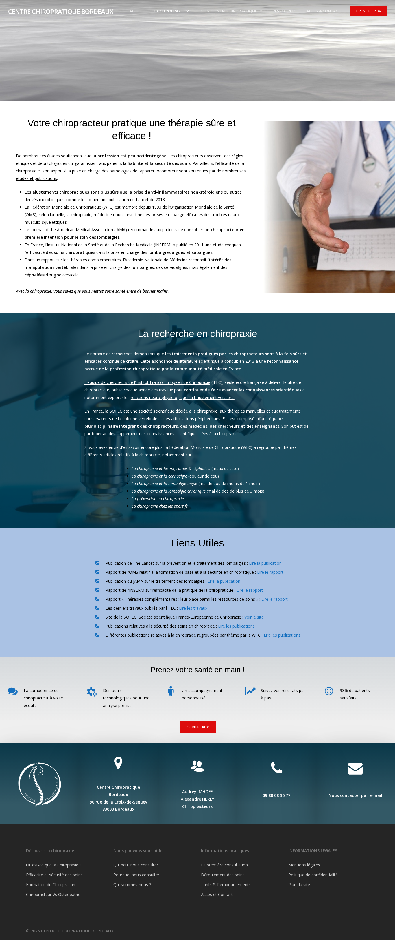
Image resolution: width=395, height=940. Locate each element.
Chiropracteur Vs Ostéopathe (53, 894)
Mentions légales (304, 865)
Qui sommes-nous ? (132, 884)
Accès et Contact (217, 894)
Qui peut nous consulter (135, 865)
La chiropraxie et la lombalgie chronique (169, 491)
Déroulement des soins (223, 874)
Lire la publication (265, 563)
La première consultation (224, 865)
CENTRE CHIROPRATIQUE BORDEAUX (60, 11)
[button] (198, 727)
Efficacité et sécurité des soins (54, 874)
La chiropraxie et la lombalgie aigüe (164, 483)
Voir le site (254, 617)
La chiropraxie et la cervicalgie (159, 476)
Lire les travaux (193, 608)
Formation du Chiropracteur (52, 884)
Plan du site (299, 884)
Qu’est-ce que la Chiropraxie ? (53, 865)
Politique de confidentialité (313, 874)
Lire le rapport (270, 572)
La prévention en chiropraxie (158, 498)
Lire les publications (236, 626)
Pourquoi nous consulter (136, 874)
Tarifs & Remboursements (226, 884)
